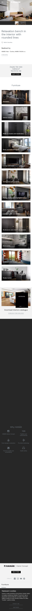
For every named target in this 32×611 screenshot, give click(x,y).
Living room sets (8, 166)
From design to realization (8, 443)
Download (11, 313)
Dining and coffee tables (11, 182)
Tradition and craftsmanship (23, 434)
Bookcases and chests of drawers (14, 230)
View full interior (19, 18)
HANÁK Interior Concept (8, 434)
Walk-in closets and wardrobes (13, 134)
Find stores (16, 572)
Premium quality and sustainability (8, 451)
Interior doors (7, 117)
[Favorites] (31, 2)
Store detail (4, 54)
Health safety (23, 451)
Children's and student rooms (12, 262)
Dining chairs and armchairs (12, 198)
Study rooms (7, 278)
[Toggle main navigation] (2, 2)
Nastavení (16, 607)
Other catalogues (19, 313)
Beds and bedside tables (11, 150)
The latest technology (23, 443)
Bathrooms (6, 246)
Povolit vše (16, 603)
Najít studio (16, 74)
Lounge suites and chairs (11, 214)
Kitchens (6, 101)
